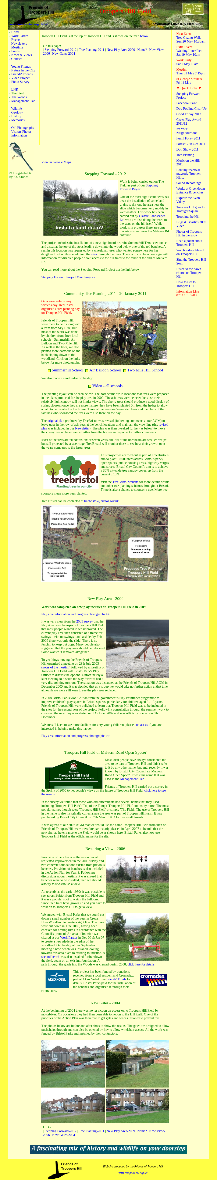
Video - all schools (107, 386)
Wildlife (16, 108)
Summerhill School (67, 370)
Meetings (17, 47)
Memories (18, 120)
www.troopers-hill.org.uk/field (28, 24)
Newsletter (82, 428)
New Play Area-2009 (121, 49)
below (144, 36)
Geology (17, 112)
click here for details (141, 964)
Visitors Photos (21, 131)
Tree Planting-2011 (91, 49)
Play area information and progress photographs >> (75, 614)
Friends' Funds (116, 979)
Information (19, 135)
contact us (141, 724)
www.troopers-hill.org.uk (132, 1172)
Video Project (20, 78)
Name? (142, 49)
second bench (50, 956)
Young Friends (21, 66)
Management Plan (23, 101)
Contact (16, 59)
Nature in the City (23, 70)
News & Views (21, 55)
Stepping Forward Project (139, 187)
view (94, 254)
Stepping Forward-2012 (61, 49)
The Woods (19, 97)
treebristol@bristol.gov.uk (101, 501)
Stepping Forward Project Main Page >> (68, 277)
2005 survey (84, 621)
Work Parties (19, 36)
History (16, 116)
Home (15, 32)
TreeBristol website (125, 482)
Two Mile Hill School (145, 370)
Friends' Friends (22, 74)
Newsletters (19, 43)
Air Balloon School (105, 370)
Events (15, 39)
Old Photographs (22, 127)
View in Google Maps (56, 162)
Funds (15, 51)
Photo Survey (20, 82)
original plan (55, 420)
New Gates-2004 (63, 53)
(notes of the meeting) (55, 667)
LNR (14, 89)
